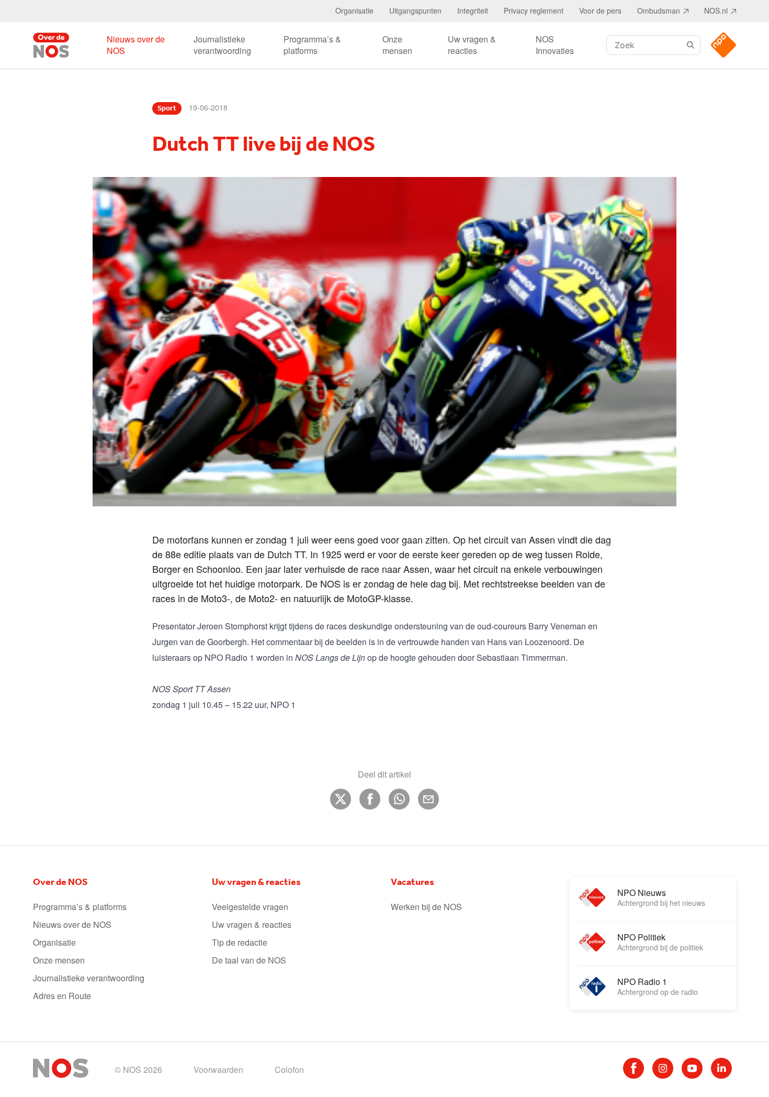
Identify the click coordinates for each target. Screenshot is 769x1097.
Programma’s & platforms (312, 45)
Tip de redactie (239, 942)
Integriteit (472, 10)
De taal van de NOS (249, 960)
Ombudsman (658, 10)
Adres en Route (62, 996)
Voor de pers (600, 10)
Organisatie (354, 10)
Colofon (289, 1069)
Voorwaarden (218, 1069)
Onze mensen (397, 45)
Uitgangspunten (415, 10)
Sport (166, 108)
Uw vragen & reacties (472, 45)
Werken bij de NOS (426, 907)
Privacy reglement (533, 10)
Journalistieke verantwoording (222, 45)
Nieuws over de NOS (136, 45)
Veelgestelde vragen (250, 907)
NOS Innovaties (555, 45)
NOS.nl (716, 10)
